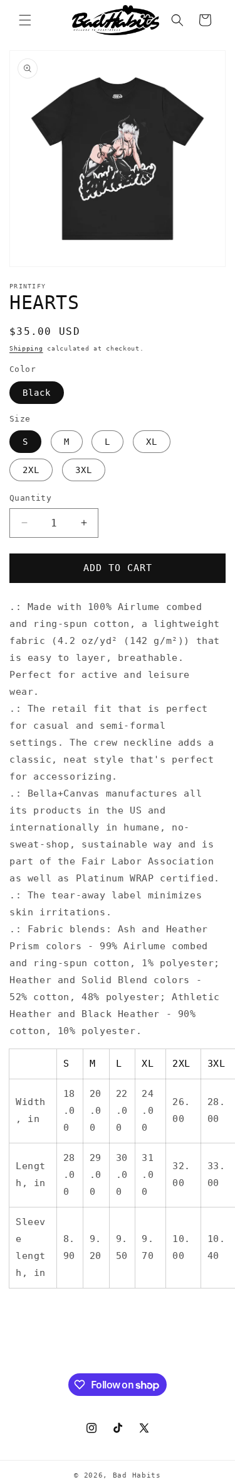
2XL (31, 470)
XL (151, 442)
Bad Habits (137, 1475)
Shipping (26, 348)
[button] (25, 20)
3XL (83, 470)
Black (37, 393)
